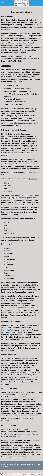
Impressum (37, 27)
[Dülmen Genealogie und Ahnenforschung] (21, 3)
